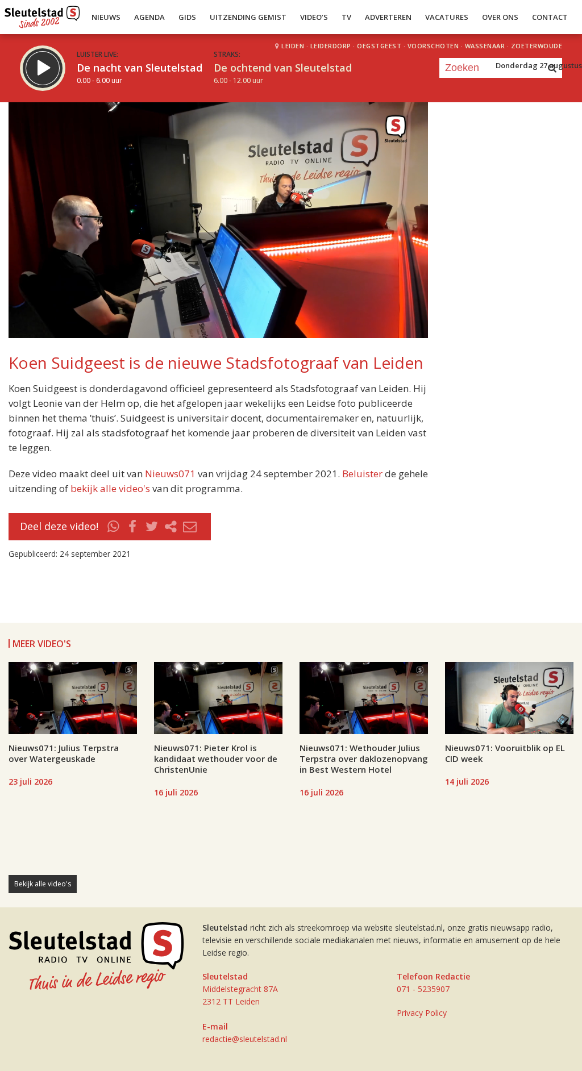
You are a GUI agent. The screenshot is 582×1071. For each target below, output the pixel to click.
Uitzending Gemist (248, 17)
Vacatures (446, 17)
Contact (550, 17)
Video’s (314, 17)
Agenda (149, 17)
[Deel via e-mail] (189, 526)
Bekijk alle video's (42, 884)
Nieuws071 (170, 473)
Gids (187, 17)
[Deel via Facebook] (133, 526)
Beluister (362, 473)
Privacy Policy (422, 1012)
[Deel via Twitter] (151, 526)
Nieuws (106, 17)
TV (346, 17)
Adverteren (388, 17)
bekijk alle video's (110, 488)
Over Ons (500, 17)
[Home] (42, 14)
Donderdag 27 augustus (539, 65)
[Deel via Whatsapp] (113, 526)
